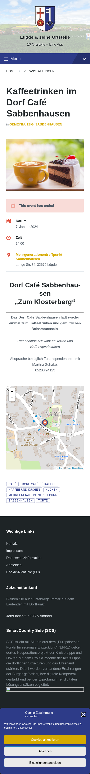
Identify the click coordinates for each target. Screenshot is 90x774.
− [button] (12, 397)
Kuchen (52, 489)
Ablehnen (45, 751)
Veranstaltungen (39, 71)
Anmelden (14, 565)
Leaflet (58, 468)
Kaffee (50, 484)
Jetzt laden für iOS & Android (29, 616)
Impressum (14, 551)
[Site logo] (45, 30)
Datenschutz (25, 727)
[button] (84, 714)
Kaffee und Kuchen (24, 489)
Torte (43, 500)
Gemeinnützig (21, 124)
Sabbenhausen (48, 124)
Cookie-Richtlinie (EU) (23, 572)
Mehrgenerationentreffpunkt (34, 495)
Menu (15, 58)
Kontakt (12, 543)
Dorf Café (30, 484)
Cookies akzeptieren (45, 739)
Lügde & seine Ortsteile (45, 37)
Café (12, 484)
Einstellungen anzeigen (45, 762)
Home (10, 71)
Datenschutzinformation (23, 558)
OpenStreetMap (75, 468)
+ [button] (12, 391)
